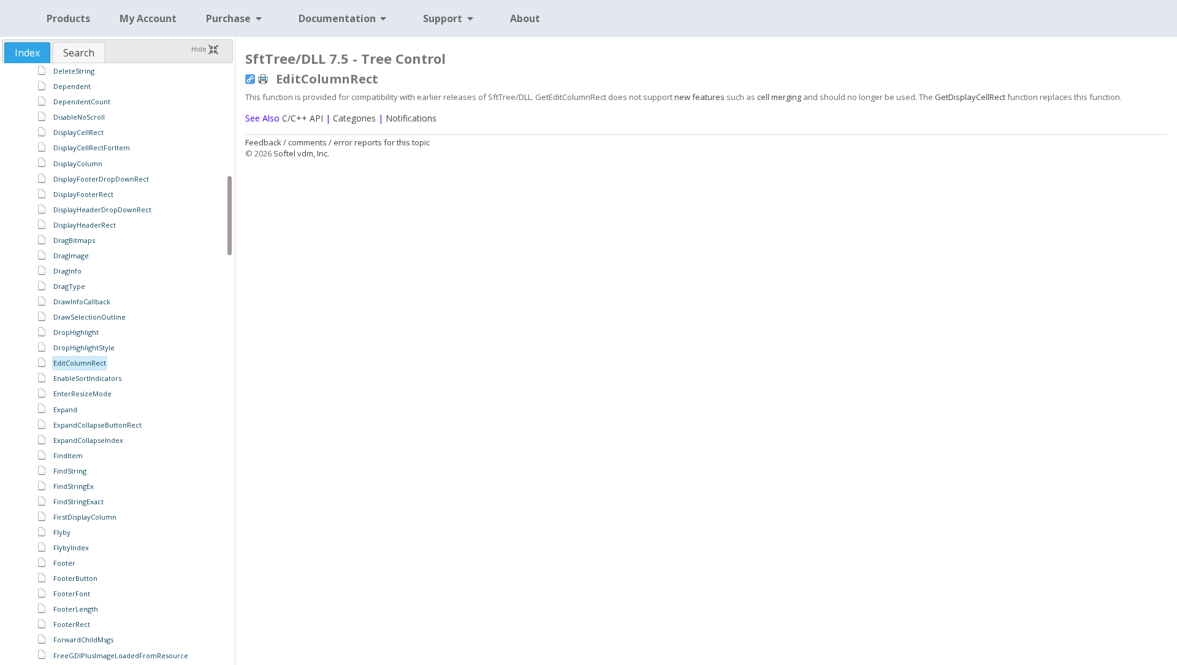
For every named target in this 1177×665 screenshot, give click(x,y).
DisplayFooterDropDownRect (101, 178)
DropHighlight (76, 332)
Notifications (411, 118)
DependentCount (81, 101)
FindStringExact (78, 501)
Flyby (61, 532)
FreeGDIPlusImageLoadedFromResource (120, 655)
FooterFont (71, 593)
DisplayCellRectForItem (91, 147)
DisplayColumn (77, 163)
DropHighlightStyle (84, 347)
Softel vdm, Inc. (301, 153)
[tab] (27, 52)
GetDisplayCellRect (970, 96)
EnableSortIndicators (87, 378)
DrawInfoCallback (81, 301)
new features (699, 96)
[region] (117, 363)
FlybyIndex (71, 547)
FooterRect (71, 624)
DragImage (71, 255)
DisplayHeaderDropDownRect (102, 209)
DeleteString (73, 70)
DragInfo (67, 270)
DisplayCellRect (78, 132)
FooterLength (75, 608)
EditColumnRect (79, 362)
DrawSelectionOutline (89, 316)
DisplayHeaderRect (84, 224)
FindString (69, 470)
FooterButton (75, 578)
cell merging (779, 96)
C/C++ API (302, 118)
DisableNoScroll (79, 116)
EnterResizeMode (82, 393)
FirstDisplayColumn (84, 516)
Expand (65, 409)
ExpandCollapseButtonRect (97, 424)
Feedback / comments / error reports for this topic (337, 142)
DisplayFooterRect (83, 194)
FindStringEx (73, 486)
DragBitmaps (74, 240)
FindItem (68, 455)
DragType (69, 286)
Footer (64, 562)
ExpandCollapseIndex (88, 440)
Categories (354, 118)
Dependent (72, 86)
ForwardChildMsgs (83, 639)
